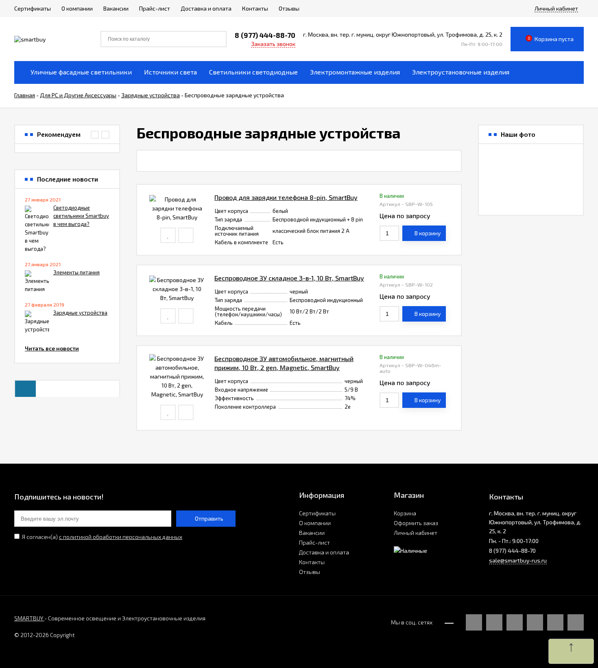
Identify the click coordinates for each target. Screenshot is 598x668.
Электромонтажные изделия (355, 72)
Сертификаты (317, 513)
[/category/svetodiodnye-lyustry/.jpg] (497, 162)
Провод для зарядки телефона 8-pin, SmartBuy (286, 197)
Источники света (170, 72)
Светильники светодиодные (253, 72)
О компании (315, 522)
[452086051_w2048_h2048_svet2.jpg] (531, 162)
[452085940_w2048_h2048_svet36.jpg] (497, 196)
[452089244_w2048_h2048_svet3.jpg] (531, 196)
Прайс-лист (314, 542)
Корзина (405, 513)
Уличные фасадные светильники (81, 72)
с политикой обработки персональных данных (120, 536)
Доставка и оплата (324, 552)
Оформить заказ (416, 522)
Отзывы (309, 571)
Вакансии (312, 532)
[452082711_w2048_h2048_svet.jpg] (564, 162)
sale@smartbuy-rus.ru (518, 560)
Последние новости (67, 179)
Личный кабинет (415, 532)
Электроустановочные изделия (460, 72)
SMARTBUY (29, 618)
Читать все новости (52, 348)
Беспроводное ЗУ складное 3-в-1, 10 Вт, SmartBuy (289, 278)
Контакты (312, 561)
